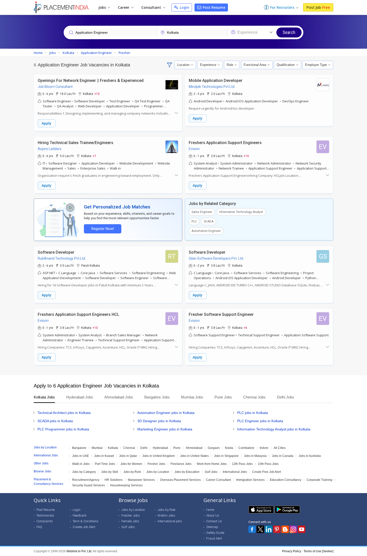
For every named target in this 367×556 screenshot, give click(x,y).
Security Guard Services (88, 485)
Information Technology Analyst (241, 212)
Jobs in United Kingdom (158, 455)
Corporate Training (319, 479)
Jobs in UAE (80, 455)
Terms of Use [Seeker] (318, 551)
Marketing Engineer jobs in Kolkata (164, 429)
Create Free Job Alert (266, 471)
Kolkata (113, 447)
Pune (177, 447)
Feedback (80, 515)
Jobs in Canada (282, 455)
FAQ (39, 527)
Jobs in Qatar (128, 455)
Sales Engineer (201, 212)
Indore (264, 447)
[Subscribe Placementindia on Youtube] (301, 529)
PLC (194, 221)
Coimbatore (246, 447)
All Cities (280, 447)
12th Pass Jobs (242, 463)
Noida (229, 447)
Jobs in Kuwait (104, 455)
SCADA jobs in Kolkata (55, 421)
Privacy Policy (291, 551)
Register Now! (102, 229)
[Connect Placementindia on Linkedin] (268, 529)
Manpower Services (141, 479)
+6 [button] (245, 328)
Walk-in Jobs (81, 463)
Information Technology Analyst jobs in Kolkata (273, 429)
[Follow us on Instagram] (293, 529)
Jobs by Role (132, 471)
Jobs (102, 7)
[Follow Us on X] (260, 529)
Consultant (151, 7)
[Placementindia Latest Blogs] (285, 529)
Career (124, 7)
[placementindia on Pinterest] (277, 529)
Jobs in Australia (310, 455)
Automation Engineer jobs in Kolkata (165, 413)
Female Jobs (130, 521)
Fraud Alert (214, 538)
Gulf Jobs (211, 471)
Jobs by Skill (109, 471)
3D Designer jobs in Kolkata (159, 421)
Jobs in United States (194, 455)
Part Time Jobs (105, 463)
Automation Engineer (206, 231)
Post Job (318, 7)
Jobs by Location (157, 471)
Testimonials (45, 515)
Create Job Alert (84, 527)
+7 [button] (94, 156)
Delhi (144, 447)
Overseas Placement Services (180, 479)
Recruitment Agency (85, 479)
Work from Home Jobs (212, 463)
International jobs (170, 521)
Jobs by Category (84, 471)
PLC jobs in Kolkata (252, 413)
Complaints (44, 521)
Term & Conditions (85, 521)
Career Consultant (218, 479)
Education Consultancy (285, 479)
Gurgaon (214, 447)
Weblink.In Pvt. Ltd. (79, 551)
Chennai (129, 447)
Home (210, 510)
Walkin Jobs (166, 515)
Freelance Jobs (181, 463)
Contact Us (214, 521)
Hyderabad (160, 447)
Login (184, 7)
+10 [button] (97, 94)
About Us (212, 515)
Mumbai (97, 447)
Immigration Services (250, 479)
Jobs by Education (187, 471)
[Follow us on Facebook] (252, 529)
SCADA (208, 221)
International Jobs (235, 471)
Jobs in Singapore (226, 455)
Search (289, 32)
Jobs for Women (131, 463)
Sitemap (212, 527)
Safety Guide (215, 533)
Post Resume (213, 7)
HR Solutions (114, 479)
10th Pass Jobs (268, 463)
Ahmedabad (194, 447)
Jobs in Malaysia (255, 455)
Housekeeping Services (126, 485)
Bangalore (79, 447)
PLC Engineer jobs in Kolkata (260, 421)
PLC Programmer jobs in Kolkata (63, 429)
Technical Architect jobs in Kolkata (64, 413)
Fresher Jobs (156, 463)
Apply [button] (46, 123)
